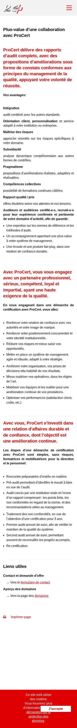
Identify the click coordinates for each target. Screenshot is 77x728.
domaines (41, 595)
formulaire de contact (35, 582)
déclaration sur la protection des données (38, 716)
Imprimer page (20, 617)
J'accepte (56, 708)
